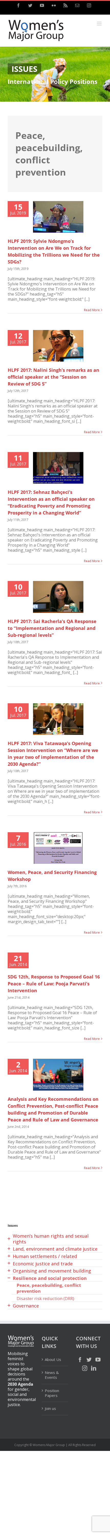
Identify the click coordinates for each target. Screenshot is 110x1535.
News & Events (52, 1375)
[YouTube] (98, 1359)
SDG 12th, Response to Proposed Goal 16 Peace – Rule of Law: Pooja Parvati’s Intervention (54, 984)
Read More (92, 310)
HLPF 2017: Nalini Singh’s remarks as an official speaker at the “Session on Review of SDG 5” (53, 377)
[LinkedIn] (93, 1368)
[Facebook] (80, 1359)
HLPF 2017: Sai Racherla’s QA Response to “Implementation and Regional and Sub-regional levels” (52, 628)
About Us (53, 1359)
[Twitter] (89, 1359)
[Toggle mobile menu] (99, 23)
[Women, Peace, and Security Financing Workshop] (58, 848)
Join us (50, 1408)
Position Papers (52, 1393)
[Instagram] (84, 1368)
